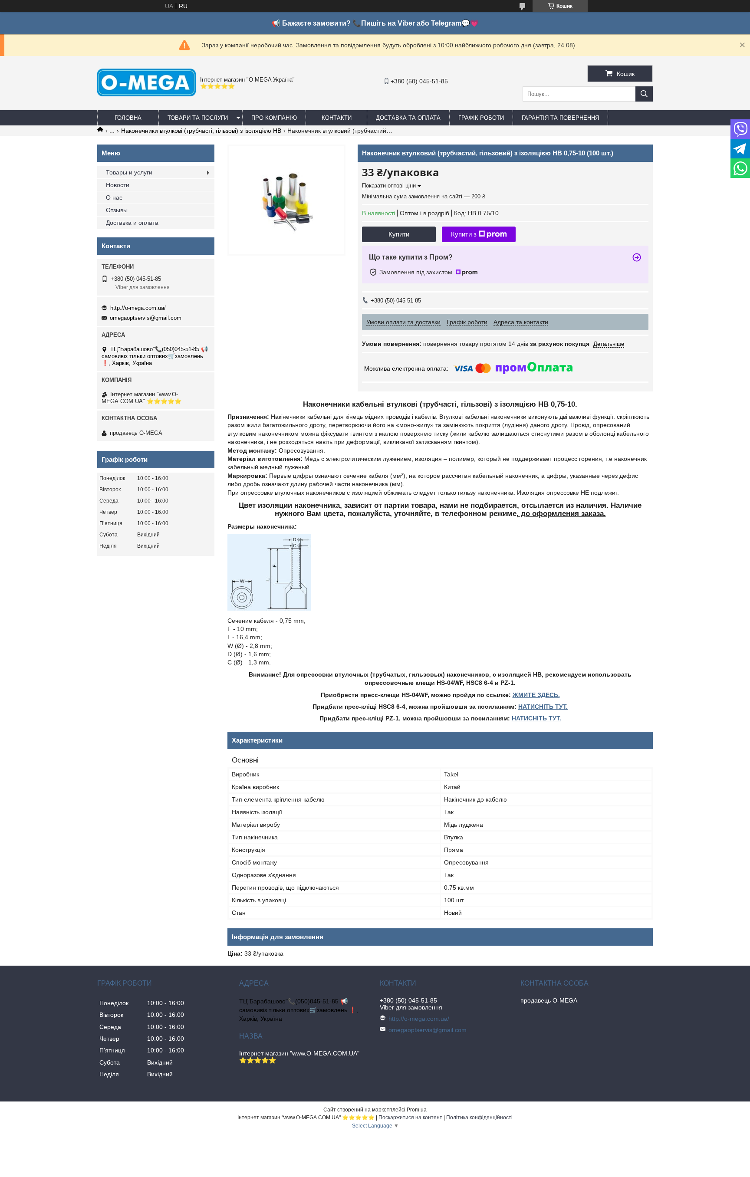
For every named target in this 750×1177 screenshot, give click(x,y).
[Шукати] (644, 94)
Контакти (337, 118)
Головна (128, 118)
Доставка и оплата (132, 222)
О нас (114, 197)
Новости (117, 184)
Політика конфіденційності (479, 1118)
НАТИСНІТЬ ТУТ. (543, 706)
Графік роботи (481, 118)
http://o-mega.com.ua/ (138, 308)
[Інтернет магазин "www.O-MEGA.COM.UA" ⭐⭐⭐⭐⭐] (146, 94)
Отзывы (117, 210)
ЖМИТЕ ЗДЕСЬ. (536, 694)
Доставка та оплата (408, 118)
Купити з (464, 234)
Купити (398, 234)
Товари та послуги (198, 118)
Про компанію (274, 118)
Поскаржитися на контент (410, 1118)
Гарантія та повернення (560, 118)
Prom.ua (417, 1110)
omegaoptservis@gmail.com (145, 318)
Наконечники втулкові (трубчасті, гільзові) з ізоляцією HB (201, 130)
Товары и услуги (129, 172)
